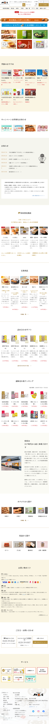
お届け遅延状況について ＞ (38, 195)
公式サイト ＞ (33, 706)
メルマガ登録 (18, 700)
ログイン (41, 1)
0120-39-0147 (9, 640)
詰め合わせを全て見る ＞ (24, 365)
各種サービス (4, 714)
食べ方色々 (18, 716)
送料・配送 (6, 696)
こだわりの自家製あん (20, 710)
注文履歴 (36, 1)
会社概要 (17, 695)
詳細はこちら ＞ (24, 645)
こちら (5, 579)
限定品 (12, 8)
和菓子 (17, 8)
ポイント (5, 720)
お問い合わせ (6, 710)
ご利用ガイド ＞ (43, 615)
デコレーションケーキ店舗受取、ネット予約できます (24, 13)
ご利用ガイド (29, 1)
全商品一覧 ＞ (24, 314)
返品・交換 (6, 698)
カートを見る (43, 5)
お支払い (5, 694)
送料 (23, 1)
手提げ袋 (5, 702)
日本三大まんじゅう (20, 712)
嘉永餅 (15, 1)
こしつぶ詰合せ (19, 1)
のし (4, 716)
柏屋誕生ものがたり (20, 714)
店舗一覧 (17, 704)
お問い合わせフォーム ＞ (40, 642)
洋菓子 (22, 8)
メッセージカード (7, 718)
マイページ (46, 1)
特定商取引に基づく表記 (21, 698)
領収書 (25, 1)
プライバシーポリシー (20, 696)
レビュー (5, 708)
